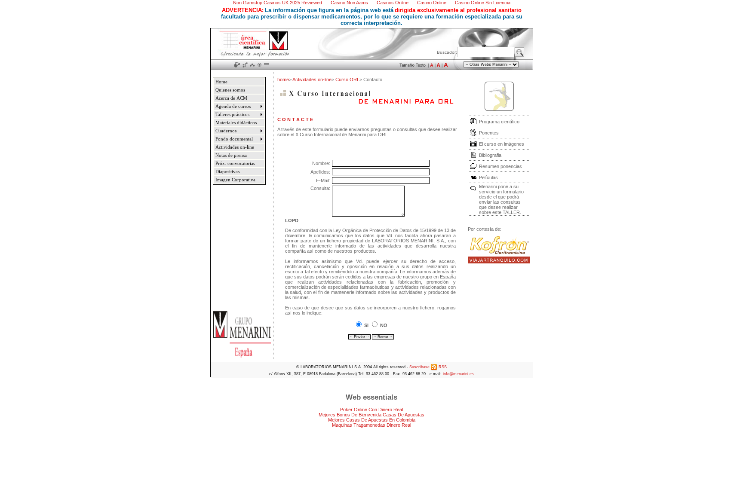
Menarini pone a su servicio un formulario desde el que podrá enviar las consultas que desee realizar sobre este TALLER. (501, 199)
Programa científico (499, 121)
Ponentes (489, 132)
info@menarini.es (458, 374)
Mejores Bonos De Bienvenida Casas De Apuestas (371, 414)
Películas (488, 177)
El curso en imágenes (501, 144)
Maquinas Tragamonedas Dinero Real (371, 425)
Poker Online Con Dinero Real (371, 409)
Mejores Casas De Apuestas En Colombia (371, 419)
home (283, 79)
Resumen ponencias (500, 166)
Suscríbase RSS (428, 367)
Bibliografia (490, 155)
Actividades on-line (312, 79)
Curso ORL (347, 79)
